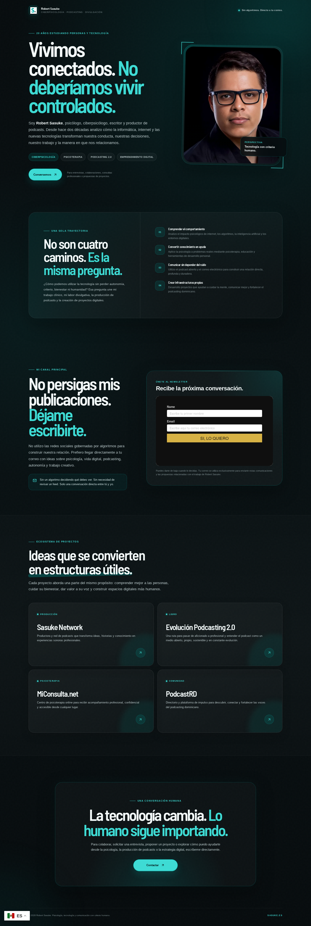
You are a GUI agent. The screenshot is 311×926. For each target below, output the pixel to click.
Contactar (152, 865)
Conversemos (42, 174)
